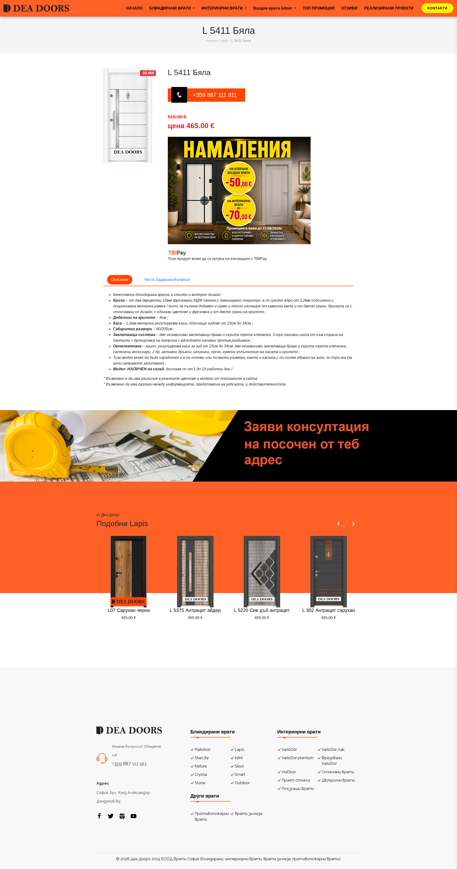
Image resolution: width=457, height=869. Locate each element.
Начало (212, 40)
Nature (201, 766)
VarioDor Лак (333, 749)
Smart (240, 774)
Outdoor (242, 783)
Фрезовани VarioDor (332, 761)
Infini (239, 758)
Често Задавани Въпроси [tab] (166, 280)
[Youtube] (133, 816)
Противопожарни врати (212, 816)
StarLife (202, 758)
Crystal (201, 774)
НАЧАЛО (134, 8)
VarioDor (289, 749)
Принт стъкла (296, 780)
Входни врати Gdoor (273, 8)
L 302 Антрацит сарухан (328, 610)
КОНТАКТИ (437, 8)
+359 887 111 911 (215, 95)
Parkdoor (203, 749)
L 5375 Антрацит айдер (195, 610)
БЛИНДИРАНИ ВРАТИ (170, 8)
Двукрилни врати (338, 780)
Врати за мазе (248, 813)
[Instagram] (122, 816)
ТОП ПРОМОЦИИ (319, 8)
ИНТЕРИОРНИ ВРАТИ (222, 8)
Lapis (224, 40)
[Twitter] (111, 816)
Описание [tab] (120, 280)
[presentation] (339, 629)
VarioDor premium (297, 758)
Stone (200, 783)
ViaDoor (289, 772)
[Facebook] (99, 816)
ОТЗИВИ (349, 8)
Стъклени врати (338, 772)
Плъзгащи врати (298, 788)
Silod (239, 766)
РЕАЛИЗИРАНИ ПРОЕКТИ (388, 8)
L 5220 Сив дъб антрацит (262, 610)
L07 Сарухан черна (129, 610)
